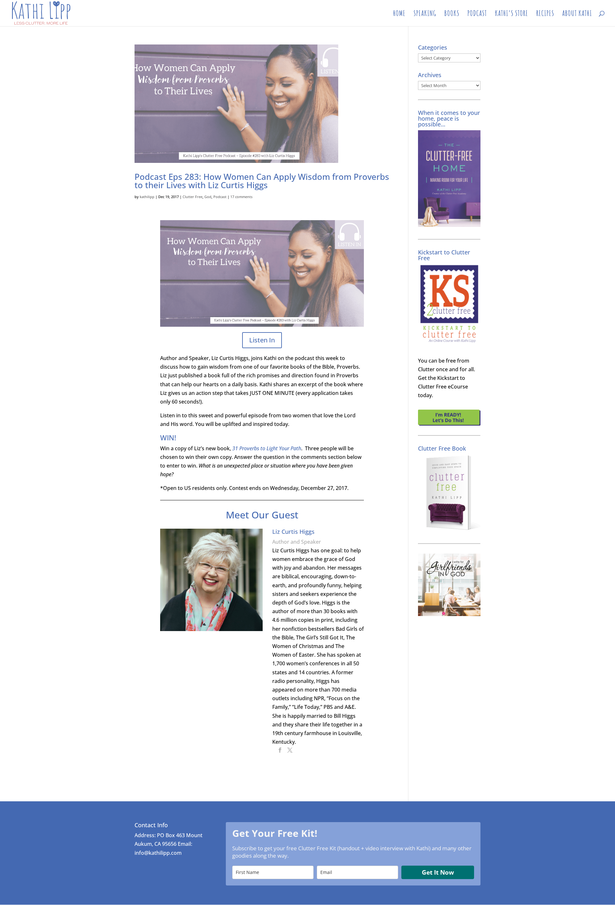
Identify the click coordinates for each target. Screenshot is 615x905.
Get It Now (438, 872)
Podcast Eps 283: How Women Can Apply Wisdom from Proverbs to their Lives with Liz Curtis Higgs (262, 181)
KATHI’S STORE (511, 14)
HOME (399, 14)
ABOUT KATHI (577, 14)
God (207, 196)
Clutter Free (192, 196)
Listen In (262, 340)
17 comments (241, 196)
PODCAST (477, 14)
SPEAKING (425, 14)
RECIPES (545, 14)
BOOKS (451, 14)
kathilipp (147, 196)
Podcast (219, 196)
